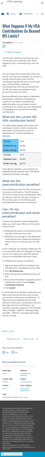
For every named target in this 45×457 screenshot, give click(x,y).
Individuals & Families (25, 374)
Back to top (7, 331)
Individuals (28, 13)
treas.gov (6, 135)
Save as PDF (4, 46)
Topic (4, 373)
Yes (7, 352)
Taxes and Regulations (25, 389)
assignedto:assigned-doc (12, 397)
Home (13, 13)
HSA (4, 388)
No (16, 352)
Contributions (26, 382)
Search (2, 454)
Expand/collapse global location (42, 13)
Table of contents (14, 52)
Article (5, 382)
